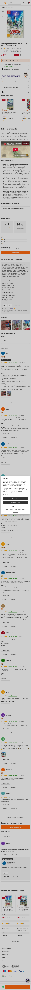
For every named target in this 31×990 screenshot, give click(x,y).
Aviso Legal (15, 512)
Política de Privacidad (20, 509)
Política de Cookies (9, 509)
